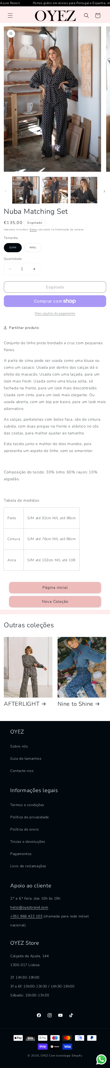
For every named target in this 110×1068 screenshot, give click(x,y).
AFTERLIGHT (22, 704)
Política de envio (24, 829)
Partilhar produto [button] (24, 327)
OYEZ (44, 1056)
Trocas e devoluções (27, 841)
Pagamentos (21, 853)
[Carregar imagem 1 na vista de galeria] (26, 190)
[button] (10, 15)
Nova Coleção (55, 601)
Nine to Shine (75, 704)
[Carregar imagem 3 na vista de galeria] (84, 190)
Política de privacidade (29, 817)
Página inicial (55, 587)
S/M (15, 248)
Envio (33, 229)
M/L (36, 248)
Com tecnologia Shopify (65, 1056)
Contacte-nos (22, 770)
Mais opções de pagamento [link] (55, 313)
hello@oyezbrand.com (29, 907)
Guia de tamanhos (26, 758)
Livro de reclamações (28, 866)
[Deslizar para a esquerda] (5, 191)
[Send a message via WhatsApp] (101, 1059)
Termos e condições (27, 805)
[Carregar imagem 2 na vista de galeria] (55, 190)
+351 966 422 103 (26, 916)
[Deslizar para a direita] (104, 191)
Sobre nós (19, 746)
